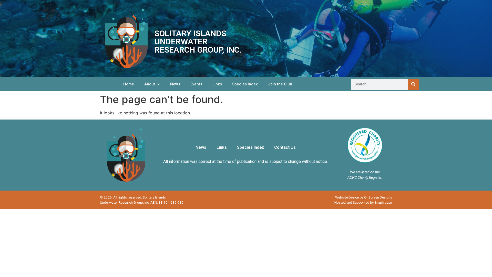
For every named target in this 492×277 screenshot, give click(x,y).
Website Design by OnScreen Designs (363, 197)
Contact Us (285, 147)
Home (128, 84)
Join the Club (280, 84)
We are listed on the (365, 172)
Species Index (245, 84)
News (175, 84)
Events (196, 84)
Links (217, 84)
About (149, 84)
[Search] (413, 84)
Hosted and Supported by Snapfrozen (363, 202)
